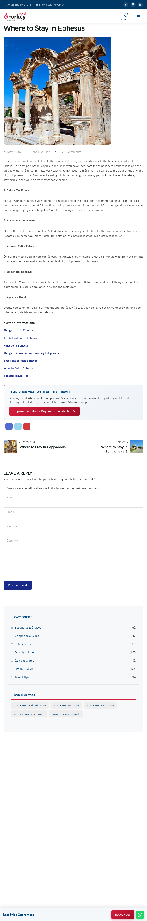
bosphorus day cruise (66, 705)
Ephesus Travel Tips (16, 376)
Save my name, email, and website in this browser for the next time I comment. (53, 488)
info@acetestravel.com (52, 5)
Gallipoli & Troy (24, 661)
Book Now (123, 915)
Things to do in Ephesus (19, 330)
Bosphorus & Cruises (28, 627)
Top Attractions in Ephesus (20, 338)
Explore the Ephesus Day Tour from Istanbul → (44, 411)
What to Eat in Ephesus (18, 368)
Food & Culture (24, 652)
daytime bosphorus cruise (28, 713)
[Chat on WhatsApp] (140, 915)
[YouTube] (140, 4)
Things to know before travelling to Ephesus (31, 353)
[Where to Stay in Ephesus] (9, 426)
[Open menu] (139, 16)
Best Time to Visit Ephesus (20, 361)
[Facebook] (125, 4)
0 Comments (73, 152)
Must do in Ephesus (16, 345)
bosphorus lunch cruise (100, 705)
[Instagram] (133, 4)
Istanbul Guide (24, 669)
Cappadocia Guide (27, 636)
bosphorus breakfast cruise (29, 705)
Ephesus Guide (40, 152)
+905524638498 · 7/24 (20, 5)
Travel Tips (22, 677)
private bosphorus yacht (66, 713)
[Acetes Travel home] (15, 16)
